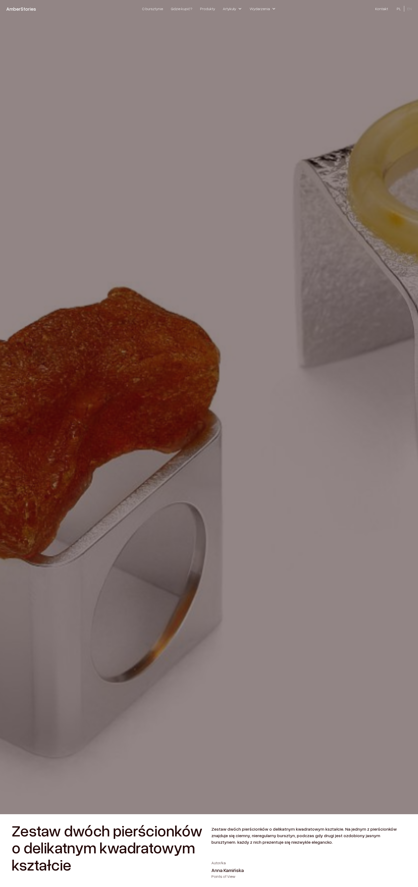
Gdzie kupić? (181, 8)
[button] (232, 8)
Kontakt (381, 8)
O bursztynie (152, 8)
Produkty (207, 8)
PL (399, 8)
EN (409, 8)
